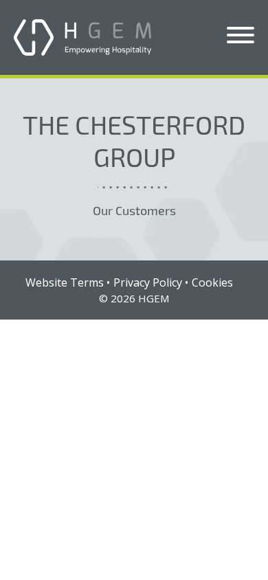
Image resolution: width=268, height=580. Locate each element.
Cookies (212, 282)
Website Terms (64, 282)
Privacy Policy (147, 282)
